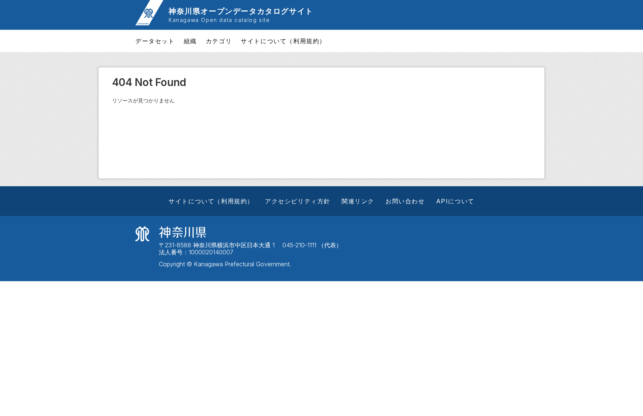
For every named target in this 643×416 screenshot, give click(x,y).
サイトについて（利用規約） (283, 41)
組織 (190, 41)
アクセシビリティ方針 (297, 201)
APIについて (455, 201)
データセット (155, 41)
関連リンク (358, 201)
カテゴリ (219, 41)
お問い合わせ (405, 201)
